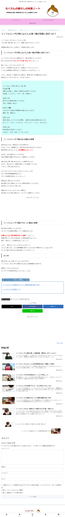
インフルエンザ (6, 299)
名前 (3, 467)
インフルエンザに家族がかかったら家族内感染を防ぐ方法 (20, 285)
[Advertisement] (32, 210)
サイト (3, 479)
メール (4, 473)
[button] (60, 323)
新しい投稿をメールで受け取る (13, 492)
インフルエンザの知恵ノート (11, 289)
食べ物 (27, 299)
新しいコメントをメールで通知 (13, 490)
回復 (23, 299)
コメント (5, 448)
